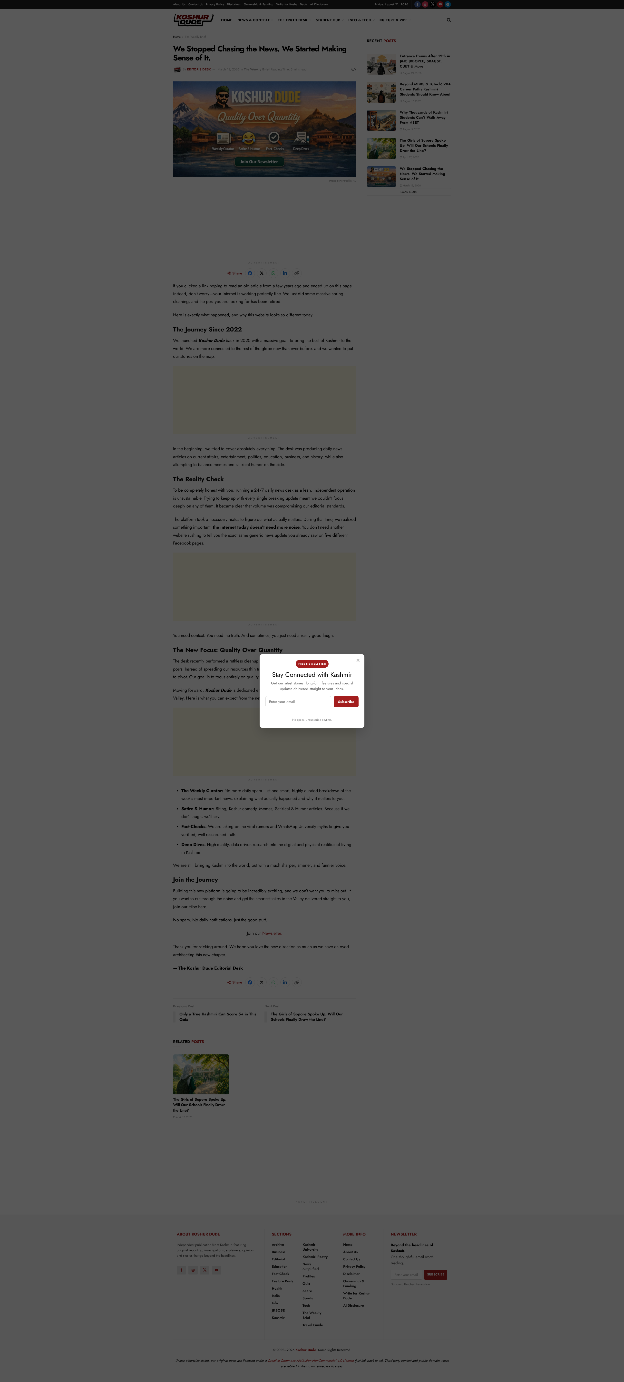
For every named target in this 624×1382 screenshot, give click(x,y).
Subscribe (346, 701)
